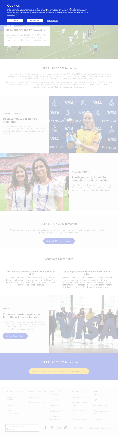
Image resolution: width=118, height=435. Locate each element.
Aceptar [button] (15, 21)
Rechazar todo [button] (34, 21)
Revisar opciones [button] (52, 21)
